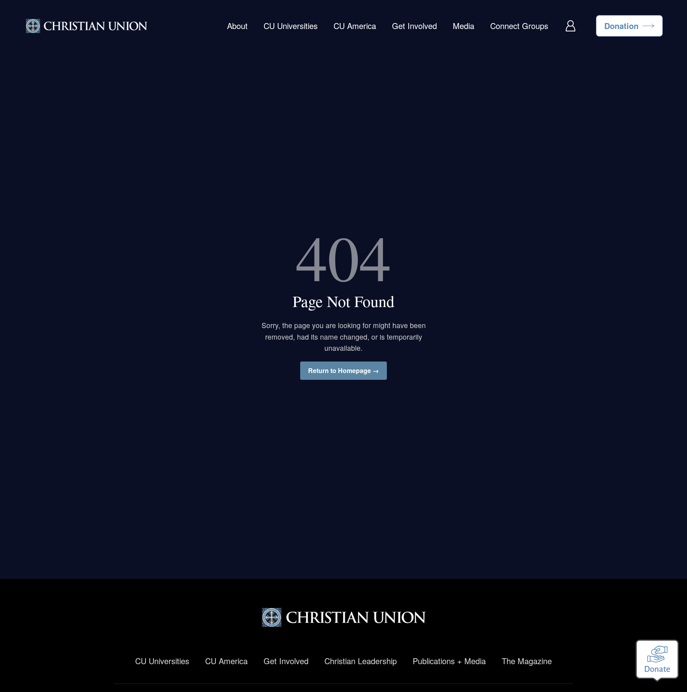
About (237, 25)
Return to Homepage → (343, 370)
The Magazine (527, 661)
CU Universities (291, 25)
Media (463, 25)
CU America (355, 25)
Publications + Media (449, 661)
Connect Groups (519, 25)
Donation (621, 25)
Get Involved (414, 25)
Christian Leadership (360, 661)
